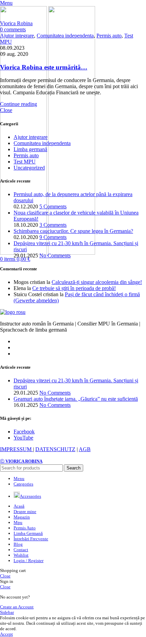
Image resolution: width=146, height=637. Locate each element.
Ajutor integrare (17, 35)
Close (6, 110)
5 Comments (53, 206)
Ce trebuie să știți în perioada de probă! (74, 288)
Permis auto (109, 35)
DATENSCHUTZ (55, 449)
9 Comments (53, 237)
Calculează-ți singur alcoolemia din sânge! (97, 282)
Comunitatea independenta (65, 35)
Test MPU (25, 161)
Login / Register (28, 560)
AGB (85, 449)
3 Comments (53, 225)
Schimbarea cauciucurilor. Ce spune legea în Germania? (73, 231)
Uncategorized (29, 168)
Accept (6, 634)
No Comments (55, 255)
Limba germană (30, 149)
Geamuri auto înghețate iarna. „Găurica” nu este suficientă (76, 399)
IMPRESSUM (16, 449)
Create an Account (17, 606)
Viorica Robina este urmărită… (43, 67)
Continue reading (18, 104)
